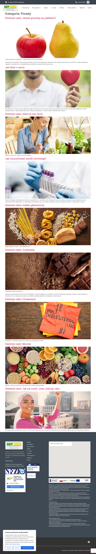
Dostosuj (9, 547)
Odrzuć (17, 547)
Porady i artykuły (71, 8)
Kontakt (90, 8)
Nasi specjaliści (36, 8)
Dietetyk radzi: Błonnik (18, 343)
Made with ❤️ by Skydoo (84, 550)
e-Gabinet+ (61, 8)
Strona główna (25, 8)
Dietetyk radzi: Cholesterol (20, 299)
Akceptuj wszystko (27, 547)
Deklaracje (82, 8)
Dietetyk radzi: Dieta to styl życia (24, 113)
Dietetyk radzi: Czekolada (20, 249)
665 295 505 (81, 2)
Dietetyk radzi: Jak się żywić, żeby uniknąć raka (32, 388)
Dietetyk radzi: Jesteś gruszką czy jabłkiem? (30, 18)
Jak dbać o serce (15, 67)
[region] (19, 540)
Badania (46, 8)
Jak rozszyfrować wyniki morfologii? (25, 158)
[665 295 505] (76, 2)
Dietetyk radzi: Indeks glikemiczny (24, 205)
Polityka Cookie (16, 544)
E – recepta (53, 8)
